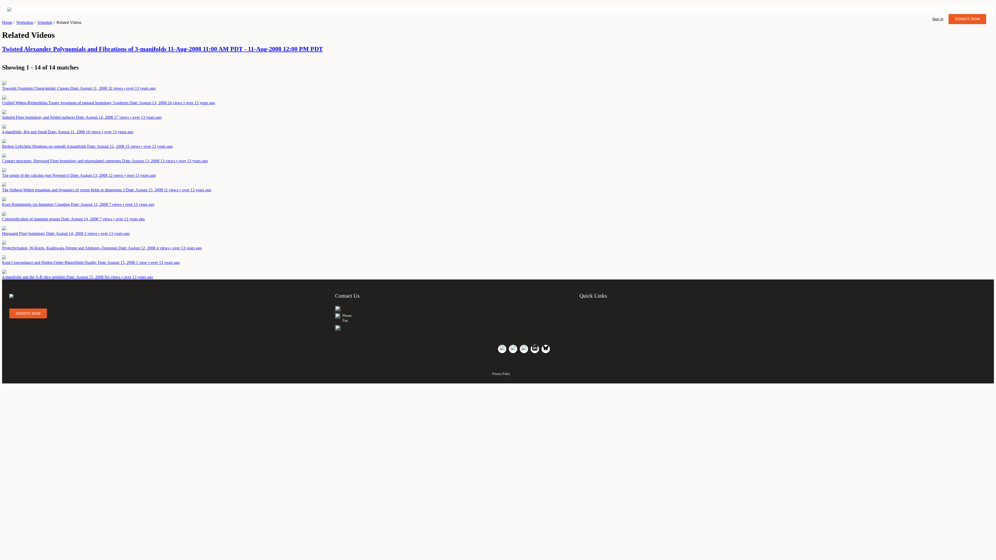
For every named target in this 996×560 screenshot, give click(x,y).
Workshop (24, 22)
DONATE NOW (967, 19)
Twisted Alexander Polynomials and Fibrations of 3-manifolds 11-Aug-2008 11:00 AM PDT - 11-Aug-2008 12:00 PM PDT (162, 49)
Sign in (937, 19)
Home (7, 22)
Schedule (44, 22)
